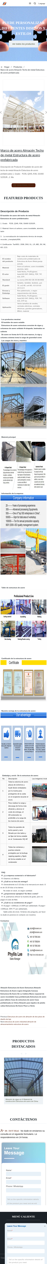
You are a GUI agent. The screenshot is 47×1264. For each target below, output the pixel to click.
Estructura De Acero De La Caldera (14, 994)
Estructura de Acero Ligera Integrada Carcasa (19, 991)
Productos (17, 67)
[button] (30, 3)
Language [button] (41, 3)
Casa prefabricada (22, 997)
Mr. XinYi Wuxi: (12, 1131)
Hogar (6, 67)
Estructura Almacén (33, 988)
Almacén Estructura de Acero (12, 988)
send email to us (25, 185)
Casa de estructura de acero (22, 1000)
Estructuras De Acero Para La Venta (20, 1006)
